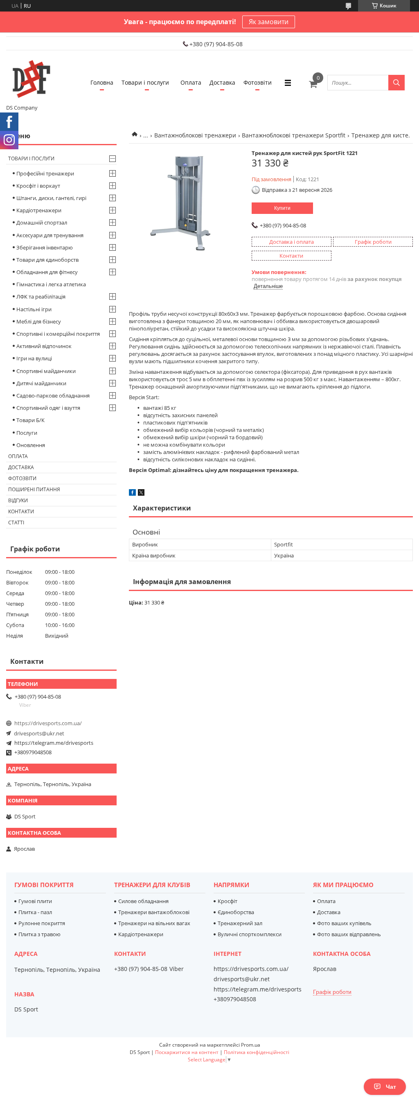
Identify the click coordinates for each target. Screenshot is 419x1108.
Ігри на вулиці (34, 358)
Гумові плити (35, 901)
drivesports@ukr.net (39, 733)
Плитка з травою (39, 934)
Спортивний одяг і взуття (48, 407)
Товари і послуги (145, 82)
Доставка (222, 82)
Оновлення (30, 445)
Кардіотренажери (38, 210)
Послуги (26, 432)
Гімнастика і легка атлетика (51, 284)
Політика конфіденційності (256, 1052)
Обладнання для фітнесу (47, 272)
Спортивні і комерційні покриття (58, 333)
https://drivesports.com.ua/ (48, 723)
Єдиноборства (236, 912)
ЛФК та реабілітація (40, 296)
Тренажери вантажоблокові (153, 912)
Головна (101, 82)
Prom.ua (250, 1044)
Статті (16, 522)
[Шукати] (396, 82)
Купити (282, 208)
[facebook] (132, 493)
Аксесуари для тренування (49, 235)
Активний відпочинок (44, 346)
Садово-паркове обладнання (53, 395)
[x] (141, 493)
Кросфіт (227, 901)
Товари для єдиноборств (47, 259)
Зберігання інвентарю (44, 247)
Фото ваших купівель (344, 923)
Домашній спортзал (41, 222)
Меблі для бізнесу (38, 321)
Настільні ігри (34, 309)
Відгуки (18, 500)
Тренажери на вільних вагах (154, 923)
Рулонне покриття (41, 923)
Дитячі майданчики (41, 383)
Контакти (21, 511)
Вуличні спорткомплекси (250, 934)
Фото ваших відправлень (349, 934)
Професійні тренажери (45, 173)
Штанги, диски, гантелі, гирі (51, 198)
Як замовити (268, 21)
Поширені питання (34, 489)
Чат (391, 1086)
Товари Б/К (30, 420)
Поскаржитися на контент (187, 1052)
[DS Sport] (30, 78)
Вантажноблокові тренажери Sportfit (293, 135)
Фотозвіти (257, 82)
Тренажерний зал (240, 923)
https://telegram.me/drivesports (53, 742)
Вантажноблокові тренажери (195, 135)
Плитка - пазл (35, 912)
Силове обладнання (143, 901)
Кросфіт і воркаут (38, 185)
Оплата (190, 82)
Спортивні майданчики (46, 371)
